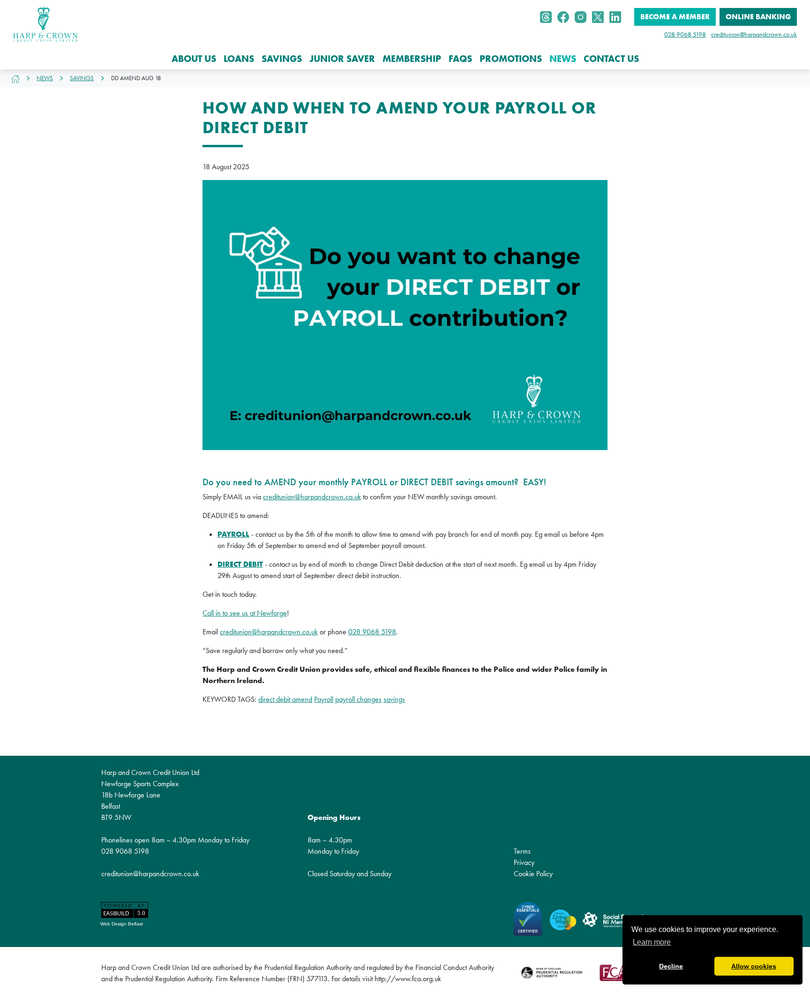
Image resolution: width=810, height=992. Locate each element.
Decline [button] (671, 966)
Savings (82, 78)
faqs (460, 59)
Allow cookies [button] (753, 966)
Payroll (323, 699)
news (562, 59)
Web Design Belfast (121, 923)
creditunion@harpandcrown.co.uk (754, 34)
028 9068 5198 (685, 34)
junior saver (342, 59)
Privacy (524, 862)
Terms (522, 851)
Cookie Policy (533, 874)
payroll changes (358, 699)
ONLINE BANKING (758, 17)
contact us (611, 59)
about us (194, 59)
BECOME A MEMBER (675, 17)
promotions (511, 59)
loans (239, 59)
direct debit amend (285, 699)
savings (282, 59)
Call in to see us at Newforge (244, 613)
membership (411, 59)
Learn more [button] (652, 942)
